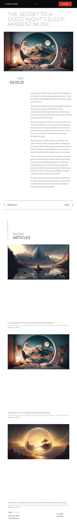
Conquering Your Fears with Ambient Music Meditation (31, 323)
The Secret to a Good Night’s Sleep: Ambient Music (29, 413)
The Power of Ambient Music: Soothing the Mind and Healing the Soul (37, 503)
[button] (36, 3)
